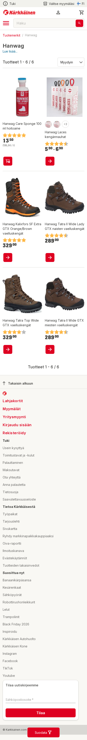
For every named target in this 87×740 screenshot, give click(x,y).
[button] (58, 3)
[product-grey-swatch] (56, 124)
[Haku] (79, 23)
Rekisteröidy (14, 433)
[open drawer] (6, 23)
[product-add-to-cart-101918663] (50, 349)
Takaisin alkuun (20, 383)
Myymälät (12, 409)
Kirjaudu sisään (17, 425)
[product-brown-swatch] (48, 124)
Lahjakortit (13, 401)
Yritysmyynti (14, 417)
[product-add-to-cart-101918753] (50, 257)
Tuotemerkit (11, 35)
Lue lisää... (10, 51)
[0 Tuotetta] (81, 12)
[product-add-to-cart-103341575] (50, 161)
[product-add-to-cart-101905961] (7, 161)
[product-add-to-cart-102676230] (7, 349)
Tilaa (40, 713)
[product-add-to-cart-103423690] (7, 257)
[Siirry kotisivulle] (19, 12)
